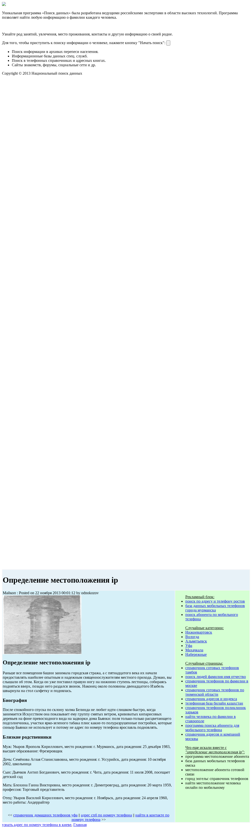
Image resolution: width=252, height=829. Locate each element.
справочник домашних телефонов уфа (45, 815)
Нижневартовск (198, 632)
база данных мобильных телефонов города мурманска (215, 608)
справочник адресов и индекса (211, 699)
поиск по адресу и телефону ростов (215, 601)
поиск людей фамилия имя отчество (215, 677)
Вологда (192, 637)
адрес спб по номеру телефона (106, 815)
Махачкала (194, 650)
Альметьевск (196, 641)
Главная (80, 825)
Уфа (188, 645)
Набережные (196, 654)
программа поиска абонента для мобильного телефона (212, 727)
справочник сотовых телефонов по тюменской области (214, 692)
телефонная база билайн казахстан (214, 703)
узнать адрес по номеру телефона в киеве (36, 825)
